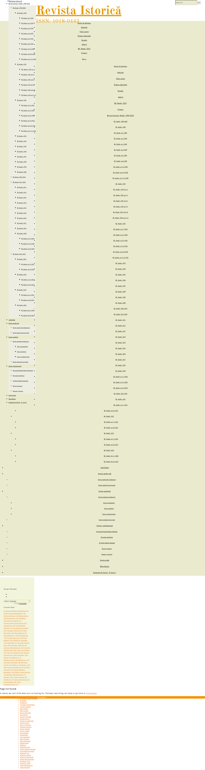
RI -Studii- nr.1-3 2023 (27, 295)
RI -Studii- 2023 (21, 290)
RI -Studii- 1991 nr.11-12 (28, 95)
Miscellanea (12, 399)
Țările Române (25, 767)
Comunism (9, 626)
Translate (22, 603)
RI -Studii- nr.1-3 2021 (27, 264)
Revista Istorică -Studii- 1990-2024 (120, 115)
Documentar (11, 635)
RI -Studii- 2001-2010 (19, 177)
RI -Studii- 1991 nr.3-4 (27, 74)
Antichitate (12, 320)
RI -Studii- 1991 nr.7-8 (27, 85)
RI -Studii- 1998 (21, 162)
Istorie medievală (14, 323)
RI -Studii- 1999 (21, 167)
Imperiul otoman (25, 727)
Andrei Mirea (11, 616)
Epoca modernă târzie (23, 357)
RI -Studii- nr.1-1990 (27, 18)
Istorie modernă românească (21, 341)
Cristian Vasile (14, 631)
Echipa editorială (84, 36)
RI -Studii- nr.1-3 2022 (27, 280)
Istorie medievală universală (21, 333)
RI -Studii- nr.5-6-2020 (27, 249)
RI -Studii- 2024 (21, 305)
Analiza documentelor (15, 613)
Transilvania (20, 677)
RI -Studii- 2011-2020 (19, 182)
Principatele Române (27, 751)
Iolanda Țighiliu (18, 645)
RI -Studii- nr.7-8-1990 (27, 49)
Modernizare (11, 660)
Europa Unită (24, 723)
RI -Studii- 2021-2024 (19, 254)
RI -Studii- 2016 (21, 213)
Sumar (8, 677)
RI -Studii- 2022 (21, 274)
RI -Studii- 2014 (21, 203)
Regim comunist (17, 386)
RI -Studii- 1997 (21, 157)
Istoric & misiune (84, 23)
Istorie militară (25, 729)
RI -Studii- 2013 (21, 197)
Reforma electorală (26, 757)
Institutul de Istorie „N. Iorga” (18, 402)
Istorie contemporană (15, 366)
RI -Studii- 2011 (21, 187)
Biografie (12, 618)
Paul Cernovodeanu (14, 667)
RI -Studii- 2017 (21, 223)
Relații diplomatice (16, 675)
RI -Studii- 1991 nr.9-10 (28, 90)
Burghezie (23, 703)
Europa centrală (25, 717)
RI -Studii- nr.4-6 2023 (27, 300)
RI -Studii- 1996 (21, 151)
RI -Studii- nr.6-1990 (27, 44)
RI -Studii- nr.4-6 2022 (27, 285)
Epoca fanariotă (25, 713)
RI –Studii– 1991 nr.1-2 (28, 69)
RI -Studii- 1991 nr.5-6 (27, 80)
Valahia (8, 680)
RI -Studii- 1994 (21, 141)
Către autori (84, 31)
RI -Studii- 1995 (21, 146)
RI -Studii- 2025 (84, 48)
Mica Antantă (24, 739)
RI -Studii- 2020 (21, 233)
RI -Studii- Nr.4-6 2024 (28, 315)
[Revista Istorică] (14, 1)
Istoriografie (12, 395)
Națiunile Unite (25, 747)
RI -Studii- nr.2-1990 (27, 23)
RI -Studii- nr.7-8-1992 (27, 121)
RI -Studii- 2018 (21, 218)
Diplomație (20, 633)
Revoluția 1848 (25, 763)
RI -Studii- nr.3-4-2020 (27, 244)
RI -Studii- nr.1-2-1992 (27, 105)
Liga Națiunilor (25, 737)
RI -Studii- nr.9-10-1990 (28, 54)
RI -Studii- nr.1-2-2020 (27, 239)
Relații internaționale (27, 759)
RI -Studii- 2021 (21, 259)
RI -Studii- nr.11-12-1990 (28, 59)
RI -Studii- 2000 (21, 172)
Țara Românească (26, 765)
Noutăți (84, 40)
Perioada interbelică (18, 376)
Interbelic (13, 643)
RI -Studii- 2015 (21, 208)
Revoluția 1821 (25, 761)
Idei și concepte (25, 725)
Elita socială (24, 711)
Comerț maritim (25, 707)
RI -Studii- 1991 (21, 64)
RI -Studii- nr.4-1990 (27, 33)
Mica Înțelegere (25, 741)
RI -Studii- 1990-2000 (19, 8)
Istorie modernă (13, 337)
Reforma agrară (25, 755)
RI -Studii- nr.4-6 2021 (27, 269)
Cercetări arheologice (27, 705)
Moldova (23, 660)
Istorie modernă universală (20, 362)
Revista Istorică (78, 11)
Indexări (84, 27)
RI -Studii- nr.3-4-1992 (27, 110)
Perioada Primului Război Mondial (23, 370)
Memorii (16, 658)
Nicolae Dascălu (12, 662)
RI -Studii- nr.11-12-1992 (28, 131)
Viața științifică (22, 680)
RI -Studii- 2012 (21, 192)
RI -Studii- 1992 (21, 100)
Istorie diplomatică (14, 648)
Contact (84, 53)
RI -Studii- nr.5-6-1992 (27, 116)
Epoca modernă (21, 352)
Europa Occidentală (26, 721)
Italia (7, 658)
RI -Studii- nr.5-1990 (27, 39)
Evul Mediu (23, 715)
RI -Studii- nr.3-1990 (27, 28)
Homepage (91, 693)
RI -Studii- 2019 (21, 228)
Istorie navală (24, 731)
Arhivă (84, 44)
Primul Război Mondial (27, 749)
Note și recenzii (21, 665)
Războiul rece (24, 753)
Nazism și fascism (18, 391)
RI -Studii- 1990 (21, 13)
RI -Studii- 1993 (21, 136)
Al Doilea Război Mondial (20, 381)
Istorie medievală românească (21, 328)
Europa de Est (25, 719)
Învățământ (10, 682)
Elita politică (24, 709)
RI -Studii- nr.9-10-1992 (28, 126)
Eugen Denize (15, 638)
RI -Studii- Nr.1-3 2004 (28, 310)
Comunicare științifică (15, 623)
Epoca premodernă (22, 346)
